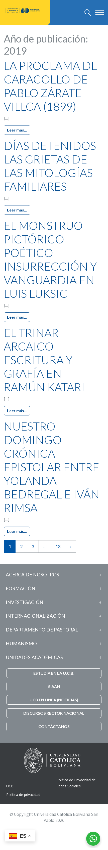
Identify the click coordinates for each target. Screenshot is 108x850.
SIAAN (54, 686)
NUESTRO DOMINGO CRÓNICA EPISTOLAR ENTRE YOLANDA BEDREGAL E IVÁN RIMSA (51, 467)
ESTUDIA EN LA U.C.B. (53, 673)
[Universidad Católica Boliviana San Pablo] (23, 11)
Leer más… (17, 130)
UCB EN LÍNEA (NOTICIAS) (54, 699)
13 (57, 546)
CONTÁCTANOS (54, 726)
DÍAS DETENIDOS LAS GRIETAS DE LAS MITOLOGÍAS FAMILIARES (50, 166)
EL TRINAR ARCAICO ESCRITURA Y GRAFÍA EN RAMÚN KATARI (44, 360)
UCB (10, 786)
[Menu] (99, 12)
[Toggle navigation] (87, 12)
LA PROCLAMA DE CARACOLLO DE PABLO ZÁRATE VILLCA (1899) (51, 86)
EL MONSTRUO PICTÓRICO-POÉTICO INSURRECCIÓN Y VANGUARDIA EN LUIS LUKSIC (50, 259)
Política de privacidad (23, 794)
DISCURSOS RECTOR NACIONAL (53, 713)
